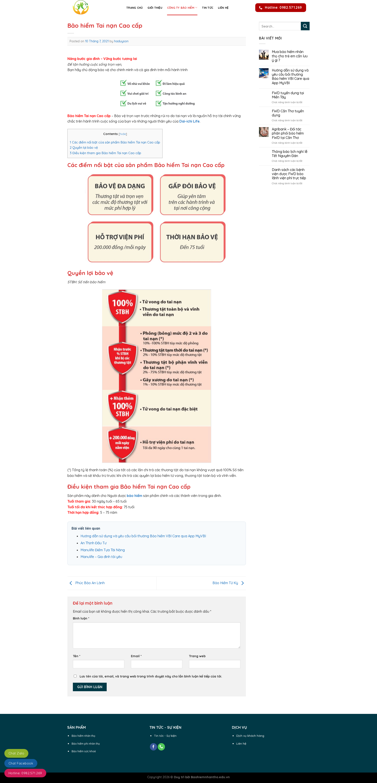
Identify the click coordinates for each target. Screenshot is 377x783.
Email (136, 656)
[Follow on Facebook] (153, 747)
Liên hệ (223, 7)
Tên (76, 656)
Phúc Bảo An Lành (89, 583)
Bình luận (81, 618)
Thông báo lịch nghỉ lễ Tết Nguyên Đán (289, 154)
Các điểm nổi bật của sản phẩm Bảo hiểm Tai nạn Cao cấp (115, 142)
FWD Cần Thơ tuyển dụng (288, 113)
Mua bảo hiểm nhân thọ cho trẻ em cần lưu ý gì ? (290, 56)
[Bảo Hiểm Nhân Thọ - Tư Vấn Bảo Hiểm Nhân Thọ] (93, 7)
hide (123, 134)
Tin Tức (207, 7)
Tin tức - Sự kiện (165, 735)
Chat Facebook (21, 763)
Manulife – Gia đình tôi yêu (101, 556)
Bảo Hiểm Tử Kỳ (225, 583)
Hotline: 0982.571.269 (25, 773)
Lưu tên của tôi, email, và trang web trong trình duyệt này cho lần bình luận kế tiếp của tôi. (151, 676)
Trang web (197, 656)
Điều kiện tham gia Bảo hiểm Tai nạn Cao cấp (105, 153)
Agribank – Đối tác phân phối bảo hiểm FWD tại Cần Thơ (288, 133)
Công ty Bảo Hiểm (180, 7)
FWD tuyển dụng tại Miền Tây (288, 95)
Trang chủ (134, 7)
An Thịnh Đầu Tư (93, 543)
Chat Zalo (16, 753)
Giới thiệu (154, 7)
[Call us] (161, 747)
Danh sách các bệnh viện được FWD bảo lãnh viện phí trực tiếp (289, 174)
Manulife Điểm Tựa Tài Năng (103, 550)
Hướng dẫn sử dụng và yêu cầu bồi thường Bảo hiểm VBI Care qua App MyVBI (143, 536)
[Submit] (305, 26)
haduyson (121, 41)
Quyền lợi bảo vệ (84, 147)
